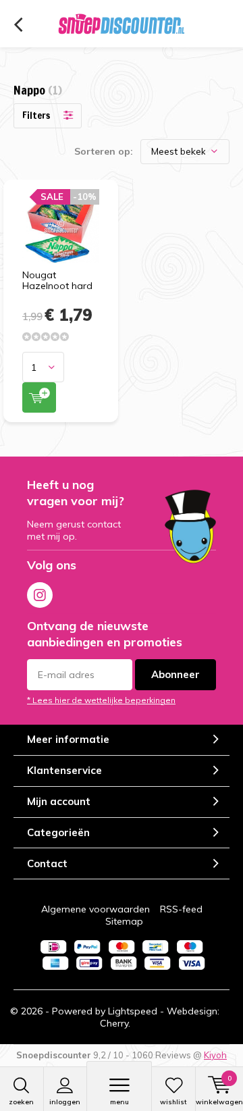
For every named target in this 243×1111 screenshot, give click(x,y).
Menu (119, 1101)
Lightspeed (132, 1011)
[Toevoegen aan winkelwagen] (39, 397)
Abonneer (175, 674)
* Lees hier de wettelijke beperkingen (101, 700)
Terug (18, 25)
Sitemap (124, 921)
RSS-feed (181, 909)
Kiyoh (215, 1055)
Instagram (40, 595)
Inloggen (64, 1101)
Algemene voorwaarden (95, 909)
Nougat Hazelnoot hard (57, 280)
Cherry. (115, 1023)
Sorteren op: (103, 151)
